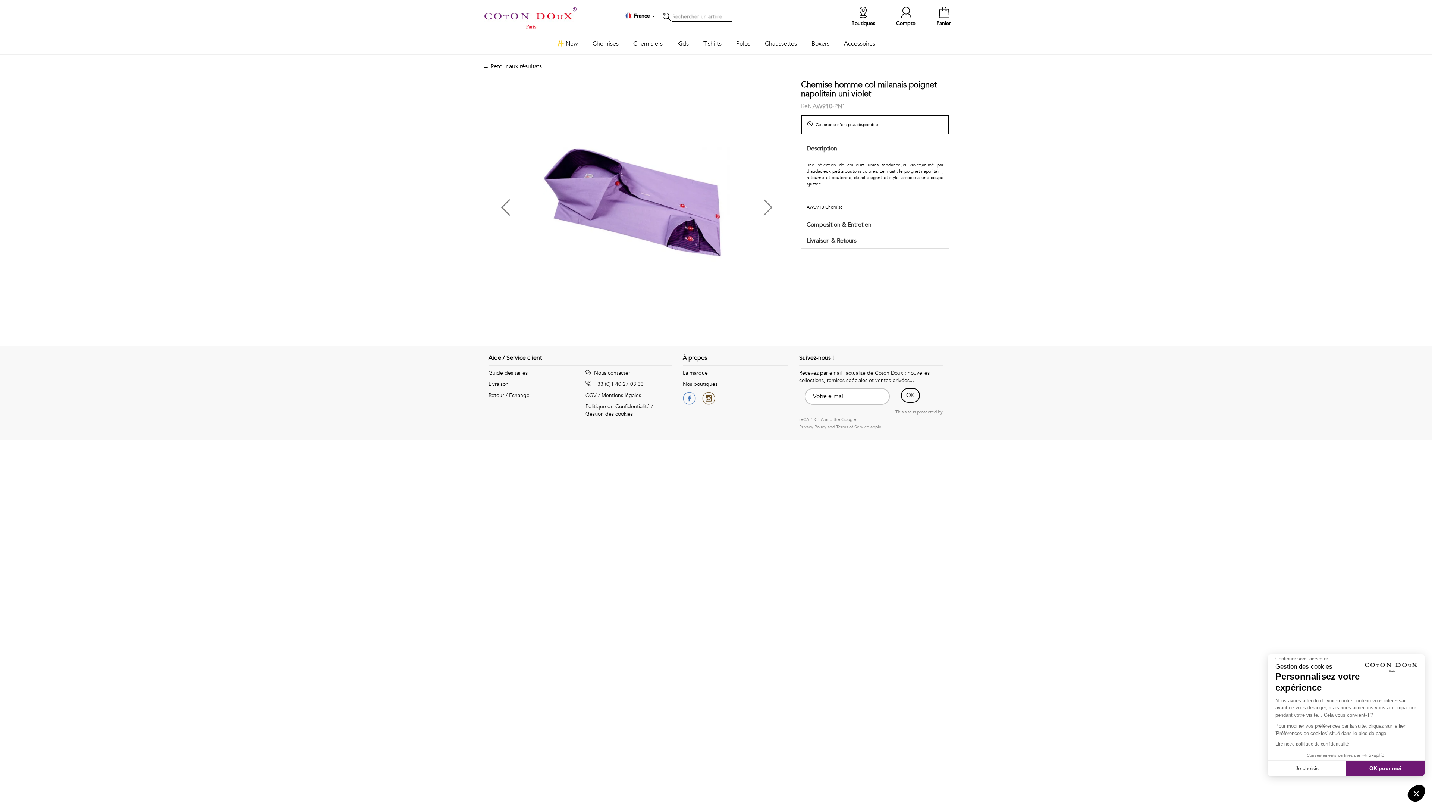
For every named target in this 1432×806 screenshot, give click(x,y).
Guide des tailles (508, 373)
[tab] (875, 149)
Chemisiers (648, 44)
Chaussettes (781, 44)
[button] (560, 204)
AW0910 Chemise (825, 207)
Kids (683, 44)
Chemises (606, 44)
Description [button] (822, 148)
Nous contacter (611, 373)
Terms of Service (852, 427)
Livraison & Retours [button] (832, 241)
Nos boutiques (700, 384)
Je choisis (1307, 768)
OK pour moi (1385, 768)
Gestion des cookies (609, 414)
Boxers (820, 44)
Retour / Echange (509, 395)
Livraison (499, 384)
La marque (695, 373)
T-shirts (712, 44)
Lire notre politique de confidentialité (1312, 744)
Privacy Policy (812, 427)
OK (910, 395)
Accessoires (859, 44)
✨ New (567, 44)
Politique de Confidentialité (617, 406)
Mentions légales (621, 395)
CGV (591, 395)
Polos (743, 44)
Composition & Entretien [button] (839, 225)
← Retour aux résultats (512, 66)
